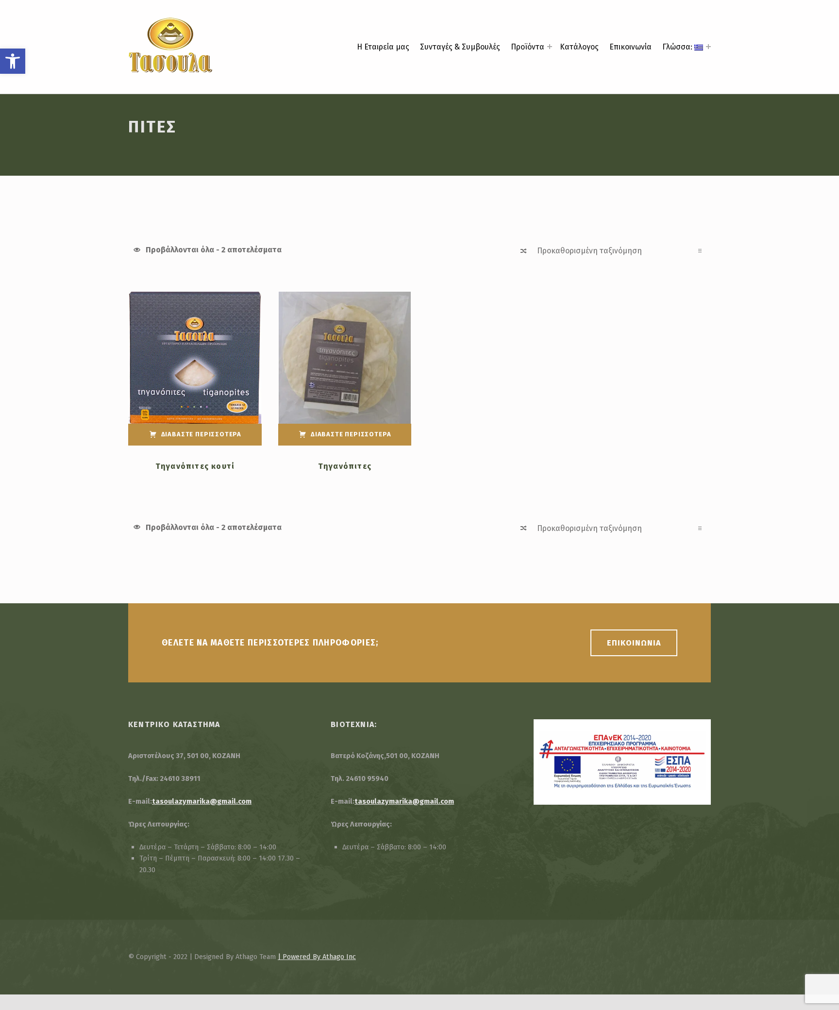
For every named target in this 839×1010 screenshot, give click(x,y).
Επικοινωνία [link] (630, 46)
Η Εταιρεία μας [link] (383, 46)
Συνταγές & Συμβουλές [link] (460, 46)
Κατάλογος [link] (579, 46)
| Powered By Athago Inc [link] (317, 956)
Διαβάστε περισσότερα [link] (201, 434)
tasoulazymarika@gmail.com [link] (202, 801)
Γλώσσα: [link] (678, 46)
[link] (12, 61)
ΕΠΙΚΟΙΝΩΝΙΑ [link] (634, 642)
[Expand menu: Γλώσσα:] (708, 46)
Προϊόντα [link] (527, 46)
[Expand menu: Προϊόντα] (549, 46)
